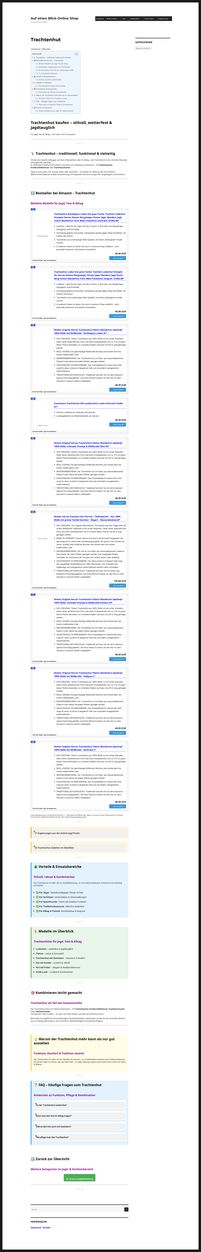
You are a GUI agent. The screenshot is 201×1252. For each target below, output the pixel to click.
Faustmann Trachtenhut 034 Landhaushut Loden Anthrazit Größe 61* (88, 405)
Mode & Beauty (112, 18)
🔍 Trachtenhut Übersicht (48, 73)
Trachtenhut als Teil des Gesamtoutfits (52, 92)
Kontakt (46, 1227)
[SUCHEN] (126, 1209)
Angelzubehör (135, 18)
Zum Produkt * (118, 258)
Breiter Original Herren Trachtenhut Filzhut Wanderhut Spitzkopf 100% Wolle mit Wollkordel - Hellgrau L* (88, 674)
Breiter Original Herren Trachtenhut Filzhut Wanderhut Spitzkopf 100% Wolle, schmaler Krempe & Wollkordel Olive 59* (88, 445)
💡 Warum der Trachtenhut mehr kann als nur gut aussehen (56, 95)
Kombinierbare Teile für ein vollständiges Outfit (56, 70)
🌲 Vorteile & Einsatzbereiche (44, 76)
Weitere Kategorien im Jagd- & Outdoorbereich (56, 111)
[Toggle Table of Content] (75, 54)
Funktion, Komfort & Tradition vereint (53, 98)
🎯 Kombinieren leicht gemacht (45, 89)
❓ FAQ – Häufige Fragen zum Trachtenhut (50, 101)
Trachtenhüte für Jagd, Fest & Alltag (52, 86)
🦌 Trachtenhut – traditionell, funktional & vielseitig (52, 57)
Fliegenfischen (163, 18)
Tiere (124, 18)
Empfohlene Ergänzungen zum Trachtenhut (54, 67)
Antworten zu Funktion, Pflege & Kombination (56, 104)
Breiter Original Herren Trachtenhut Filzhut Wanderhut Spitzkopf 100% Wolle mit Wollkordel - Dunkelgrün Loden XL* (88, 331)
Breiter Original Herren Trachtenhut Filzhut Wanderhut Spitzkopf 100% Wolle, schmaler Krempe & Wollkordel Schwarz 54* (88, 601)
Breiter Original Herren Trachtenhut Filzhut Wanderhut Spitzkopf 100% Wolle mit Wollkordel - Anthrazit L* (88, 748)
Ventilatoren (100, 18)
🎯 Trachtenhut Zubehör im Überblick (54, 847)
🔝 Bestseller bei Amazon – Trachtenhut (48, 60)
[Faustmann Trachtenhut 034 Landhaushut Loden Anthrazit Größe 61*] (42, 410)
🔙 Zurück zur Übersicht (43, 108)
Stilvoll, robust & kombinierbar (50, 80)
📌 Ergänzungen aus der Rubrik (57, 833)
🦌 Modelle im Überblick (43, 83)
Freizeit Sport (149, 18)
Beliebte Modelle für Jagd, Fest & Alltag (53, 64)
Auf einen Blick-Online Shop (54, 18)
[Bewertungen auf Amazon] (42, 233)
